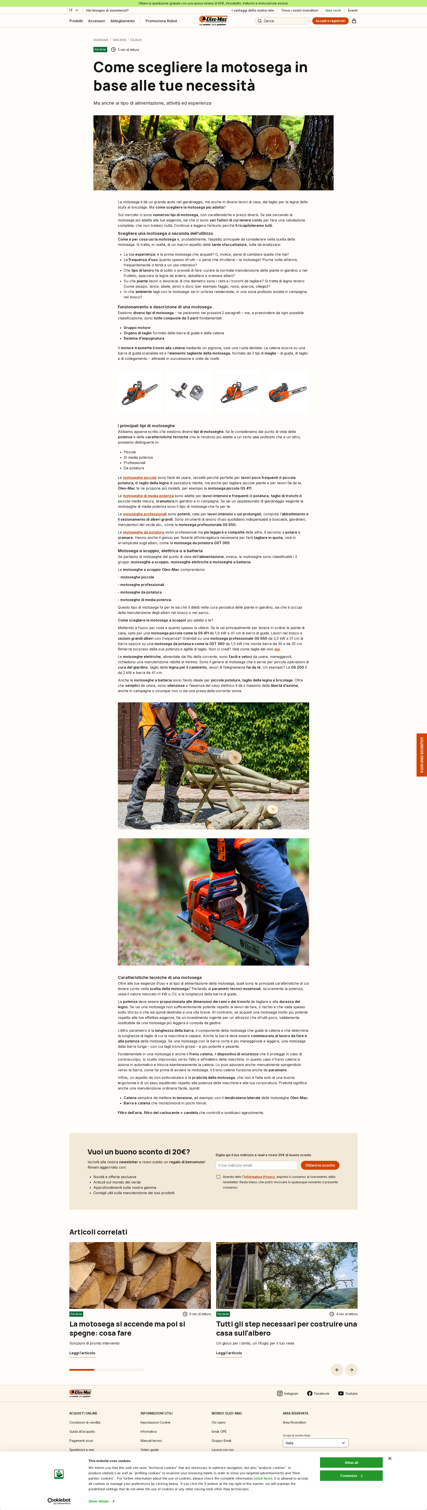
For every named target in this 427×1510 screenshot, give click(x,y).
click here (263, 1478)
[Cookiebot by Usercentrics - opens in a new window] (59, 1501)
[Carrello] (354, 20)
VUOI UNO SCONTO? (421, 755)
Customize (348, 1475)
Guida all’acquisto (82, 1431)
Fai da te (136, 39)
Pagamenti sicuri (81, 1440)
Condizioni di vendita (84, 1422)
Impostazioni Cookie (155, 1422)
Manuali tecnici (151, 1440)
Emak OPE (219, 1431)
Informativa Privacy (259, 1177)
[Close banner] (389, 1458)
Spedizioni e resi (81, 1450)
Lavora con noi (223, 1450)
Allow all (351, 1462)
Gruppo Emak (222, 1440)
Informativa (149, 1431)
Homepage (100, 39)
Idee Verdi (119, 39)
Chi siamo (219, 1422)
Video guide (150, 1450)
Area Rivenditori (294, 1422)
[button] (337, 1370)
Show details (99, 1501)
